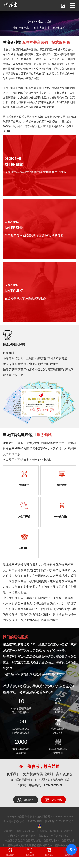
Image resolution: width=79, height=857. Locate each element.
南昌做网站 (61, 845)
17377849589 (53, 785)
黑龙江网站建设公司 (16, 564)
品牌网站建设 (26, 54)
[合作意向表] (63, 5)
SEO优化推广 (61, 516)
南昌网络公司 (45, 845)
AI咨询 (71, 849)
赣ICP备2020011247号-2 (59, 821)
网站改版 (61, 484)
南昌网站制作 (51, 840)
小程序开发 (23, 516)
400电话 (24, 548)
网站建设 (23, 49)
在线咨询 (29, 799)
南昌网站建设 (33, 840)
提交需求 (56, 799)
